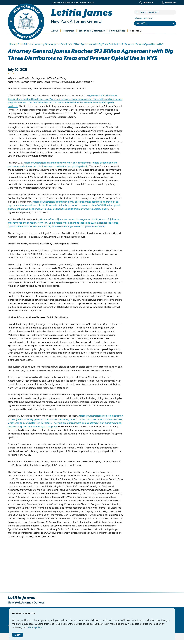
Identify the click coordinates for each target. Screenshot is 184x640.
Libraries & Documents (92, 30)
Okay (17, 635)
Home (12, 44)
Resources (68, 30)
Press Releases (25, 44)
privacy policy (34, 627)
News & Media (117, 30)
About (54, 30)
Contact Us (136, 30)
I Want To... (142, 23)
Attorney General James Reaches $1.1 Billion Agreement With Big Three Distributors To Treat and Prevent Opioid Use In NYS (99, 44)
